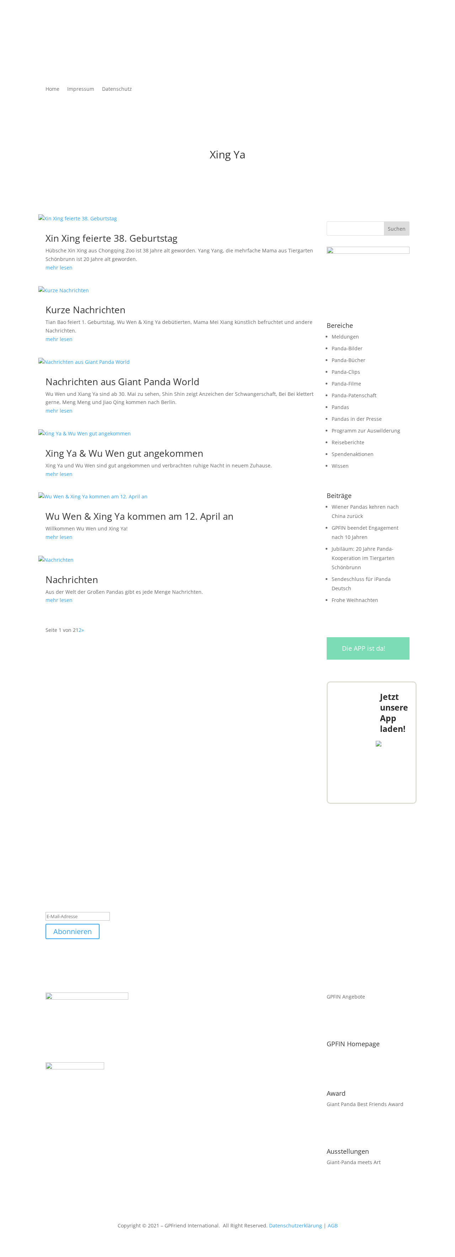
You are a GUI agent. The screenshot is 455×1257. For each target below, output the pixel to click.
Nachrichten (72, 579)
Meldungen (345, 336)
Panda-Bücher (348, 360)
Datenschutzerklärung (295, 1225)
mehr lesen (59, 267)
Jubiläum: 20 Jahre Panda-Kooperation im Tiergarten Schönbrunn (363, 558)
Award (336, 1093)
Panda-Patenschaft (354, 395)
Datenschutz (117, 89)
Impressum (80, 89)
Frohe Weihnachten (355, 600)
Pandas (340, 407)
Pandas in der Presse (357, 418)
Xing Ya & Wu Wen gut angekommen (124, 453)
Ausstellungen (348, 1151)
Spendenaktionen (353, 454)
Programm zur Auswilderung (366, 430)
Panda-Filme (346, 383)
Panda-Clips (346, 371)
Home (52, 89)
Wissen (340, 465)
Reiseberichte (348, 442)
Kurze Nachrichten (85, 309)
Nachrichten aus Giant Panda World (122, 381)
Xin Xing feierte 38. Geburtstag (111, 238)
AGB (333, 1225)
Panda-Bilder (347, 348)
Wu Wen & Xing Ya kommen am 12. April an (140, 516)
